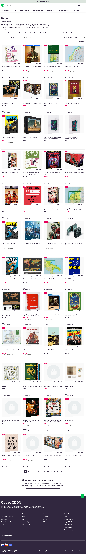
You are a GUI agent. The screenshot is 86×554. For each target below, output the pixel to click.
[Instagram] (40, 550)
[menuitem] (5, 10)
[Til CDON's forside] (2, 5)
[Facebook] (46, 550)
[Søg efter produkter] (58, 5)
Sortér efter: (69, 37)
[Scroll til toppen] (82, 496)
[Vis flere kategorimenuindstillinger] (84, 10)
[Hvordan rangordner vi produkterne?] (64, 37)
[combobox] (33, 5)
